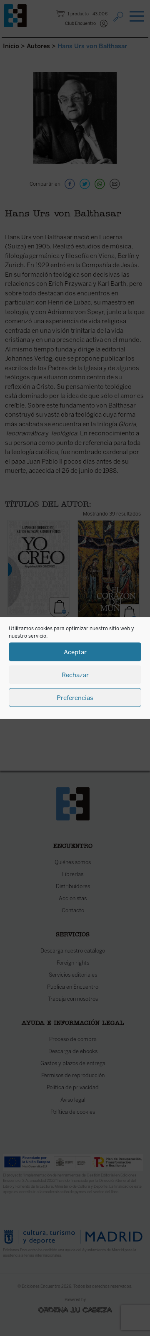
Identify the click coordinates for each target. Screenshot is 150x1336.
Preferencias (75, 697)
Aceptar (75, 652)
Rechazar (75, 674)
